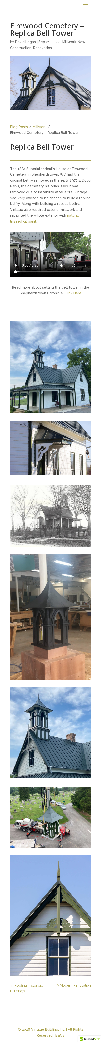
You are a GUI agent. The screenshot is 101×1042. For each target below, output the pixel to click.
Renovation (42, 48)
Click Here (72, 293)
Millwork (69, 42)
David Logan (25, 42)
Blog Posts (19, 127)
